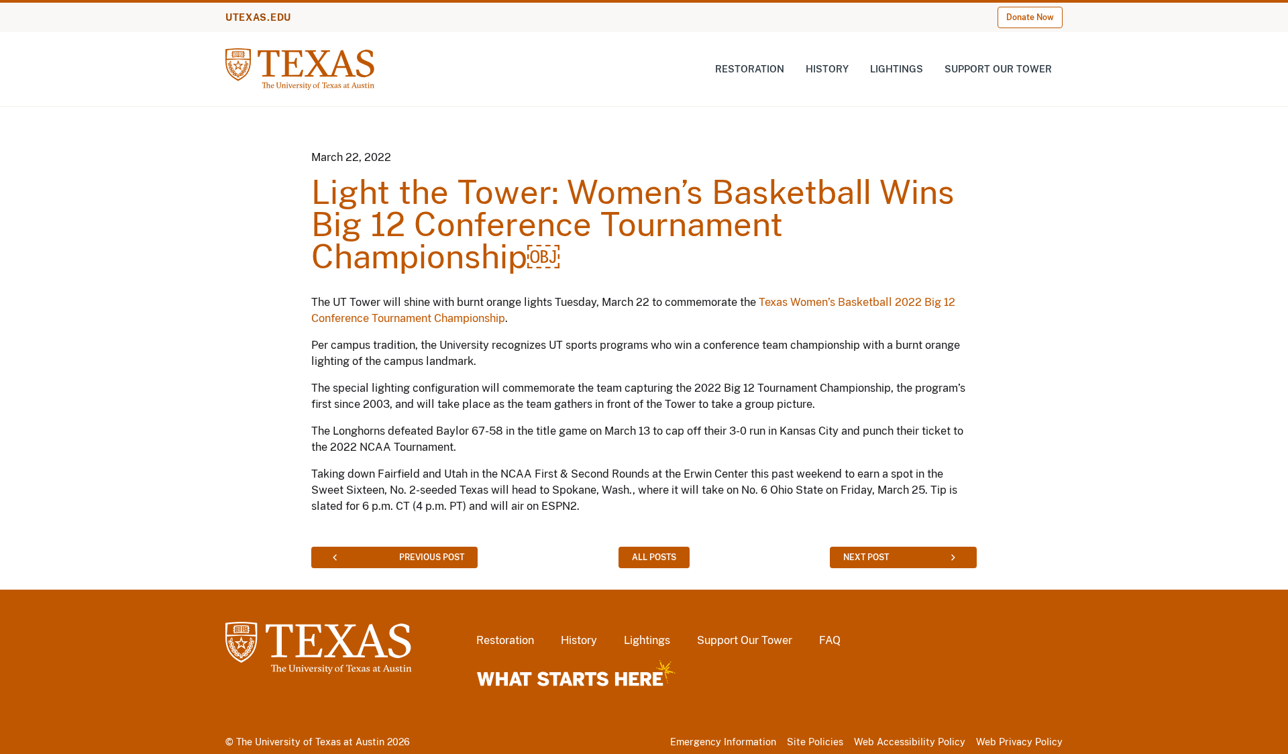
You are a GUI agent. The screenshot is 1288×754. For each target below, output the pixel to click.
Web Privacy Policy (1019, 742)
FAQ (830, 640)
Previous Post (431, 557)
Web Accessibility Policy (909, 742)
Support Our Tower (998, 69)
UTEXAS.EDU (258, 17)
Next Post (866, 557)
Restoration (749, 69)
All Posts (654, 557)
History (827, 69)
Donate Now (1030, 17)
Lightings (896, 69)
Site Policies (815, 742)
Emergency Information (723, 742)
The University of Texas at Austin (310, 742)
